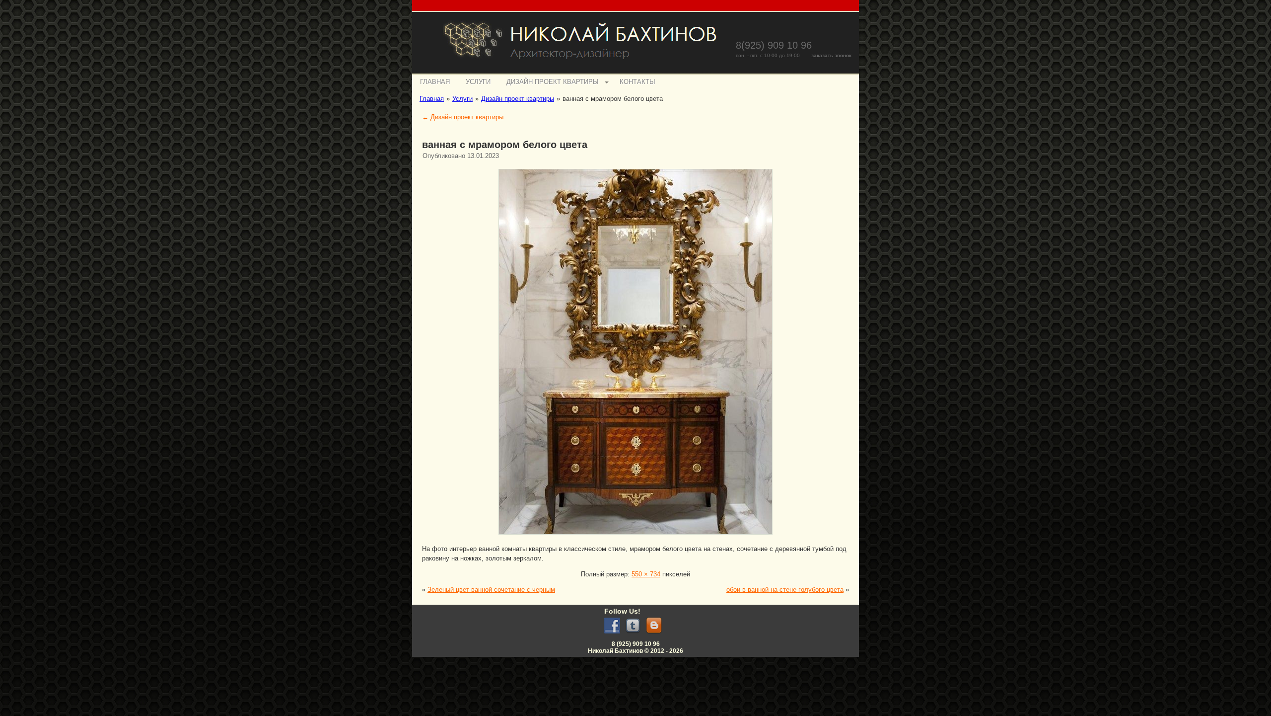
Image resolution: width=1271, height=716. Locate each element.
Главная (435, 81)
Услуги (478, 81)
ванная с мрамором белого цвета (504, 144)
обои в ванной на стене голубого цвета (785, 589)
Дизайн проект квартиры (552, 81)
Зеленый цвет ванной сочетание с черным (491, 589)
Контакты (637, 81)
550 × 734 (646, 574)
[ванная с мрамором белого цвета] (635, 536)
